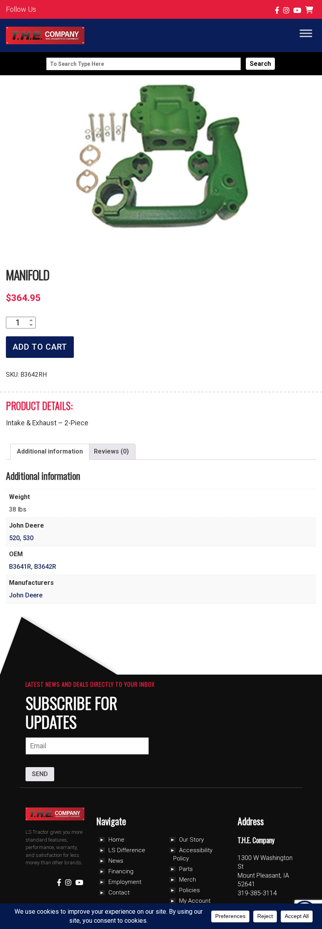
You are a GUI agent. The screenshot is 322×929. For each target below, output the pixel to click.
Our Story (191, 839)
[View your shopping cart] (310, 10)
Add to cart (40, 347)
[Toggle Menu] (306, 33)
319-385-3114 (257, 893)
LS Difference (126, 850)
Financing (121, 871)
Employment (124, 881)
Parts (186, 869)
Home (116, 839)
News (115, 860)
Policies (189, 890)
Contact (119, 892)
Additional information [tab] (50, 451)
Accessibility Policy (192, 854)
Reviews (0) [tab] (111, 451)
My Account (194, 900)
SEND (40, 774)
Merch (187, 879)
